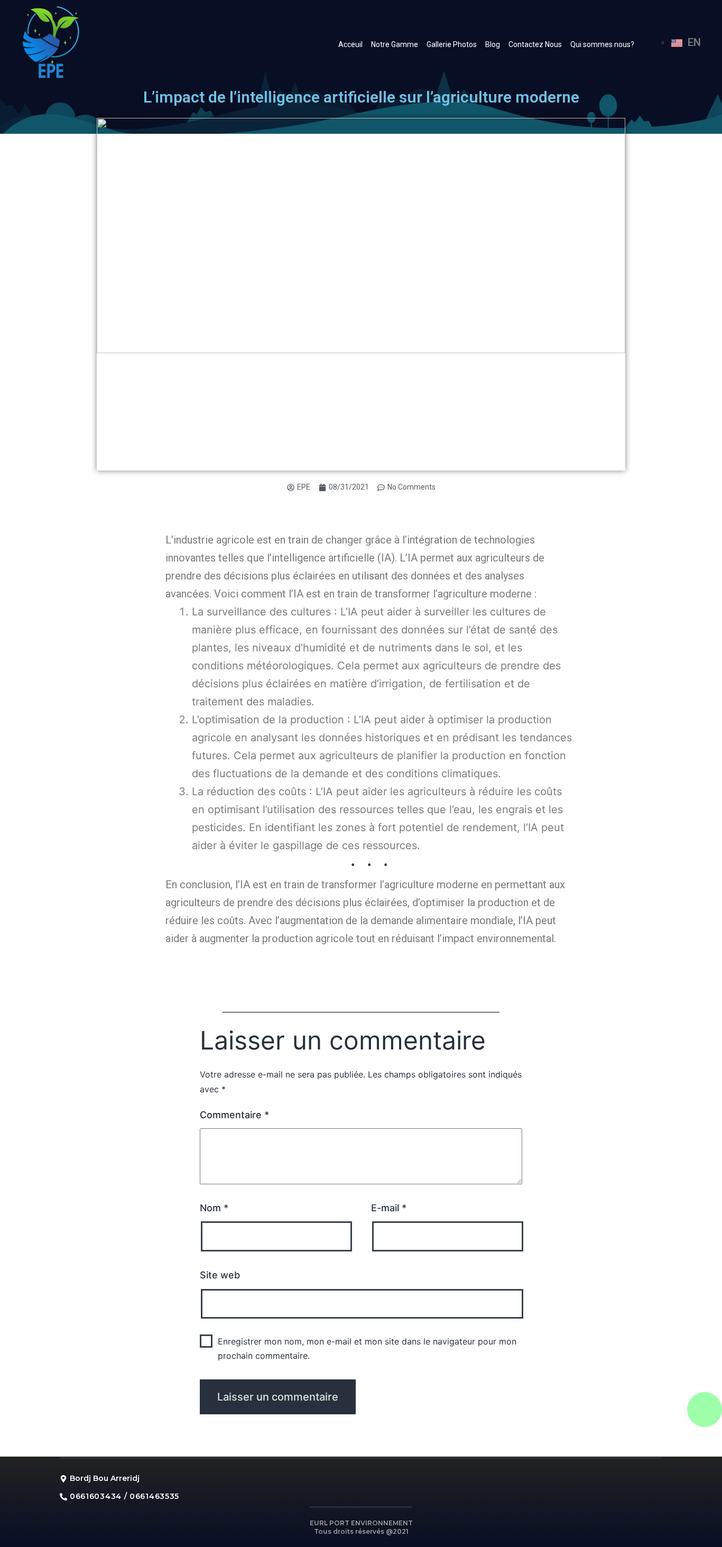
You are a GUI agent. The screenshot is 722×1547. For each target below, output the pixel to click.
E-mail (388, 1207)
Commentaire (234, 1114)
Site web (220, 1275)
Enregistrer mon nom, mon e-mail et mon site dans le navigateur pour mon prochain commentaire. (367, 1348)
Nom (214, 1207)
